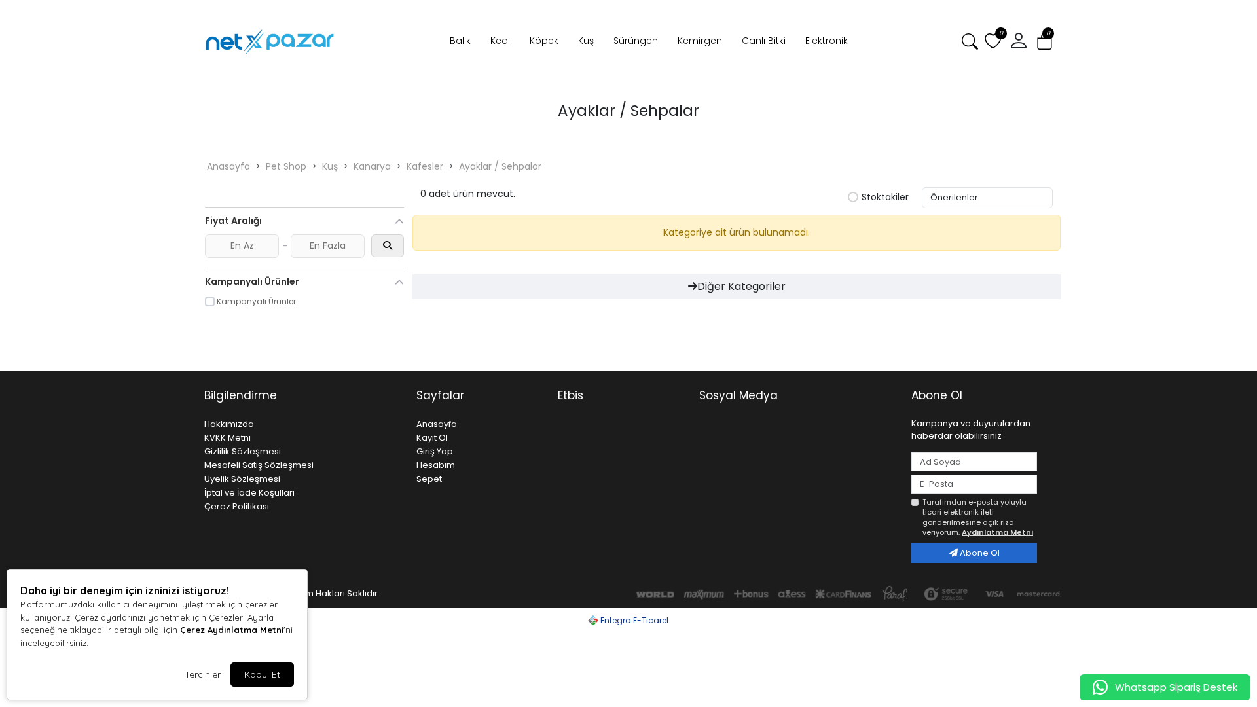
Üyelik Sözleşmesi (242, 479)
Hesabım (435, 465)
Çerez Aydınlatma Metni (231, 630)
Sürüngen (635, 40)
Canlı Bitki (764, 40)
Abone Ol (979, 553)
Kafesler (425, 166)
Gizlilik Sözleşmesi (242, 451)
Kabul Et (262, 674)
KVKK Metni (227, 437)
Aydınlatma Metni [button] (997, 532)
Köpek (544, 40)
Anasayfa (228, 166)
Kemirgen (700, 40)
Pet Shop (286, 166)
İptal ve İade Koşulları (249, 492)
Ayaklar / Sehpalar (500, 166)
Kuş (586, 40)
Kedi (500, 40)
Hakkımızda (229, 424)
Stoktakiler (885, 197)
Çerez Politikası (236, 506)
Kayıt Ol (432, 437)
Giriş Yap (434, 451)
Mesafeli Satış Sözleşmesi (259, 465)
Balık (460, 40)
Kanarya (372, 166)
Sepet (429, 479)
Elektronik (826, 40)
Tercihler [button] (203, 674)
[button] (1044, 41)
